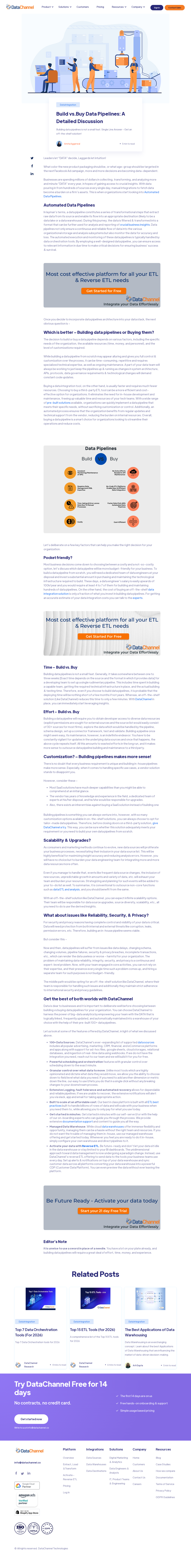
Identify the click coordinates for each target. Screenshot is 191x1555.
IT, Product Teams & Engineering (119, 1481)
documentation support (77, 1121)
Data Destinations (96, 1470)
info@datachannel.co (27, 1462)
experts (138, 597)
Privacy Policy (163, 1490)
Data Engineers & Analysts (119, 1470)
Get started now (31, 1419)
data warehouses (112, 1126)
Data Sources (93, 1457)
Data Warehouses (96, 1464)
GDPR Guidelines (165, 1497)
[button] (48, 6)
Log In (66, 1492)
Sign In (157, 7)
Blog (158, 1457)
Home (136, 1457)
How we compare (165, 1470)
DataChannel (143, 699)
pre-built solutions (59, 402)
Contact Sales (174, 7)
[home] (20, 7)
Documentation (164, 1477)
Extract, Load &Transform (70, 1466)
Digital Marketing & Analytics (118, 1459)
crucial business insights (135, 224)
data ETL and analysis (66, 889)
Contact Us (139, 1477)
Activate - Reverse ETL (70, 1477)
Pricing (100, 6)
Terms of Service (165, 1484)
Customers (83, 6)
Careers (137, 1484)
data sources (145, 1042)
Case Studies (163, 1464)
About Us (138, 1470)
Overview (68, 1457)
